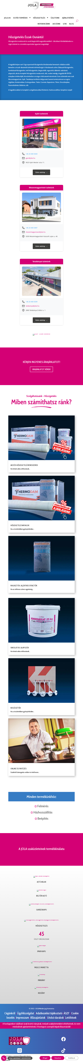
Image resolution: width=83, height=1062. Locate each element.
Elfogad (45, 1058)
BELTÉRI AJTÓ (41, 896)
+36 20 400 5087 (31, 228)
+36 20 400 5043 (31, 154)
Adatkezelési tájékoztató (49, 1013)
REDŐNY (41, 993)
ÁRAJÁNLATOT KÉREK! (41, 369)
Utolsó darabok (55, 1017)
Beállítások (71, 1058)
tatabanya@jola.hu (32, 306)
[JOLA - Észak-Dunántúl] (41, 334)
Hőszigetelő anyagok (19, 525)
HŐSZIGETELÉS (41, 926)
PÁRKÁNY (41, 980)
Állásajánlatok (38, 1017)
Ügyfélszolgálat (26, 1013)
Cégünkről (10, 1013)
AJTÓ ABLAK (41, 882)
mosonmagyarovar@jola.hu (35, 232)
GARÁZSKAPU (41, 910)
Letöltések (70, 1017)
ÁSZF (67, 1013)
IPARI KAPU (41, 951)
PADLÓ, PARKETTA (41, 967)
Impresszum (22, 1017)
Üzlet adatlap (40, 172)
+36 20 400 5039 (31, 302)
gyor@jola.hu (30, 158)
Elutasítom (58, 1058)
